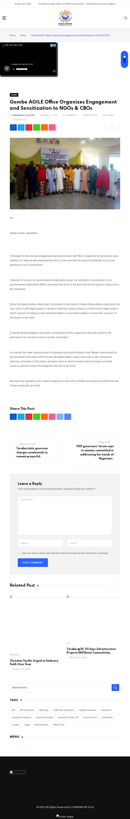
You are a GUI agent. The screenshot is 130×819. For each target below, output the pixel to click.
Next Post (104, 442)
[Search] (126, 18)
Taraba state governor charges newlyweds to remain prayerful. (32, 452)
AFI (13, 710)
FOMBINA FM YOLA (83, 807)
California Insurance (63, 710)
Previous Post (28, 444)
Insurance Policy (44, 717)
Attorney (43, 710)
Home (13, 35)
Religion (14, 655)
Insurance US (90, 717)
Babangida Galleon (24, 115)
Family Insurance (87, 710)
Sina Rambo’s (41, 724)
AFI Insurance (27, 710)
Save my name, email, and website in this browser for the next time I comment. (65, 553)
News (23, 35)
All (68, 643)
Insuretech (107, 717)
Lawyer (15, 724)
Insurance (106, 710)
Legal (27, 724)
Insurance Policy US (68, 717)
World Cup (58, 724)
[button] (111, 585)
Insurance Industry (21, 717)
